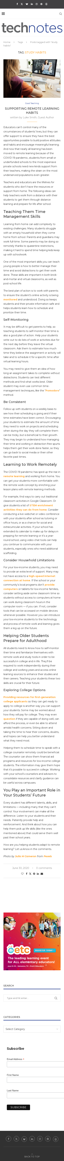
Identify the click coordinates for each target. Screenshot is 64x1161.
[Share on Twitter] (30, 873)
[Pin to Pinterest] (34, 873)
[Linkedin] (32, 4)
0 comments (44, 868)
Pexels (48, 856)
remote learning (14, 476)
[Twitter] (22, 4)
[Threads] (46, 4)
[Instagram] (37, 4)
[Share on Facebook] (26, 873)
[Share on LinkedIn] (38, 873)
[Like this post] (22, 873)
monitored (10, 299)
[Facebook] (17, 4)
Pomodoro (52, 390)
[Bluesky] (27, 4)
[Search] (60, 14)
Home (6, 42)
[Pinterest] (41, 4)
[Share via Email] (42, 873)
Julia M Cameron (25, 856)
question (9, 718)
